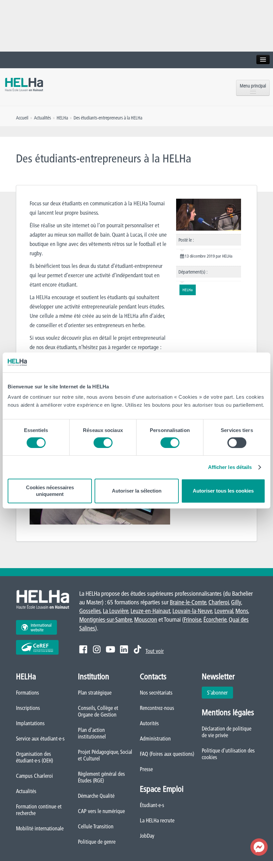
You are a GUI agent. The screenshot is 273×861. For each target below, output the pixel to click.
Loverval (223, 611)
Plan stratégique (95, 692)
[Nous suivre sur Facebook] (83, 649)
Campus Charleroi (34, 775)
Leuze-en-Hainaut (150, 611)
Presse (146, 769)
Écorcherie (214, 619)
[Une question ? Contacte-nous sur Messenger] (259, 847)
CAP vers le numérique (101, 811)
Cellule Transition (96, 826)
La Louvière (115, 611)
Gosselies (90, 611)
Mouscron (145, 619)
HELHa (62, 118)
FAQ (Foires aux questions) (167, 754)
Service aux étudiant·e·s (40, 738)
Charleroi (218, 602)
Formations (27, 692)
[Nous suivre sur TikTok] (137, 649)
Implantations (30, 723)
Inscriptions (28, 708)
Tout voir (154, 651)
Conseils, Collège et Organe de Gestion (98, 711)
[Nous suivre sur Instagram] (96, 649)
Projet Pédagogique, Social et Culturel (105, 755)
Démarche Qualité (96, 795)
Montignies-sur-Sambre (105, 619)
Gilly (236, 602)
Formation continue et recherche (39, 809)
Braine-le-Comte (188, 602)
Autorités (149, 723)
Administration (155, 738)
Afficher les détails (230, 467)
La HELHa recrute (157, 820)
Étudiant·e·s (152, 805)
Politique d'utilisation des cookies (228, 753)
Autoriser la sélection (136, 491)
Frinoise (192, 619)
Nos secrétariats (156, 692)
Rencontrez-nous (157, 708)
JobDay (147, 835)
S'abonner (217, 692)
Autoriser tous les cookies (223, 491)
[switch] (103, 442)
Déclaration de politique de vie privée (226, 732)
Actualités (26, 791)
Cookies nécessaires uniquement (50, 491)
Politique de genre (97, 841)
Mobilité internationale (40, 828)
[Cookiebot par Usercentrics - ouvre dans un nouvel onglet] (236, 362)
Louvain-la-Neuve (192, 611)
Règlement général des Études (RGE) (101, 777)
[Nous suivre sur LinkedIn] (124, 649)
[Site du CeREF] (37, 647)
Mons (241, 611)
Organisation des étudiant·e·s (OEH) (34, 757)
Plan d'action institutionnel (92, 733)
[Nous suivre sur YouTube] (110, 649)
